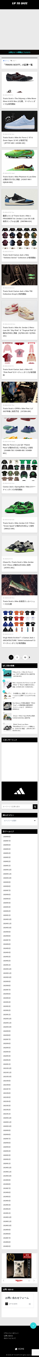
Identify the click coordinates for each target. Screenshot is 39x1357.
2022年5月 (7, 1048)
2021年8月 (7, 1085)
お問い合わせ (8, 1336)
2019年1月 (7, 1213)
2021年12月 (7, 1068)
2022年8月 (7, 1035)
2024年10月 (7, 928)
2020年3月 (7, 1155)
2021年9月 (7, 1081)
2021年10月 (7, 1076)
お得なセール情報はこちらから (19, 52)
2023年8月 (7, 985)
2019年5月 (7, 1196)
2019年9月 (7, 1180)
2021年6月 (7, 1093)
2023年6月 (7, 994)
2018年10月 (7, 1225)
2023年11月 (7, 973)
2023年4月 (7, 1002)
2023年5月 (7, 998)
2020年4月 (7, 1151)
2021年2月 (7, 1110)
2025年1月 (7, 915)
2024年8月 (7, 936)
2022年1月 (7, 1064)
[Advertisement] (19, 29)
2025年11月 (7, 874)
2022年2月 (7, 1060)
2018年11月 (7, 1221)
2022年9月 (7, 1031)
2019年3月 (7, 1205)
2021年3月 (7, 1105)
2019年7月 (7, 1188)
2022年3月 (7, 1056)
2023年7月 (7, 990)
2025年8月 (7, 886)
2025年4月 (7, 903)
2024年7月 (7, 940)
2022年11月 (7, 1023)
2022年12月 (7, 1019)
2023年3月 (7, 1006)
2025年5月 (7, 899)
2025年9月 (7, 882)
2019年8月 (7, 1184)
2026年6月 (7, 845)
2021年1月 (7, 1114)
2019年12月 (7, 1167)
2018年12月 (7, 1217)
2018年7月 (7, 1238)
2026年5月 (7, 849)
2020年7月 (7, 1139)
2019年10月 (7, 1176)
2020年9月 (7, 1130)
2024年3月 (7, 957)
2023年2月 (7, 1010)
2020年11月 (7, 1122)
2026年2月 (7, 861)
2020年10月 (7, 1126)
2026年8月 (7, 836)
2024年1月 (7, 965)
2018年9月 (7, 1230)
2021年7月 (7, 1089)
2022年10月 (7, 1027)
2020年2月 (7, 1159)
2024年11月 (7, 923)
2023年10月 (7, 977)
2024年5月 (7, 948)
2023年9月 (7, 981)
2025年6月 (7, 894)
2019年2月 (7, 1209)
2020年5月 (7, 1147)
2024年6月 (7, 944)
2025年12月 (7, 870)
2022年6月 (7, 1043)
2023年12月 (7, 969)
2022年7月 (7, 1039)
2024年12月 (7, 919)
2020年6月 (7, 1143)
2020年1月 (7, 1163)
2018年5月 (7, 1246)
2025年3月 (7, 907)
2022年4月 (7, 1052)
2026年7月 (7, 841)
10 (25, 657)
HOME (20, 1349)
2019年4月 (7, 1201)
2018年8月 (7, 1234)
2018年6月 (7, 1242)
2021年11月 (7, 1072)
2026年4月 (7, 853)
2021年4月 (7, 1101)
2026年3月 (7, 857)
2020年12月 (7, 1118)
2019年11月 (7, 1172)
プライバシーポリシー (11, 1333)
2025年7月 (7, 890)
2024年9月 (7, 932)
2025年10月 (7, 878)
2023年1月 (7, 1014)
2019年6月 (7, 1192)
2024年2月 (7, 961)
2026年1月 (7, 866)
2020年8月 (7, 1134)
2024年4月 (7, 952)
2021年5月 (7, 1097)
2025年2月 (7, 911)
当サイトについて (10, 1338)
